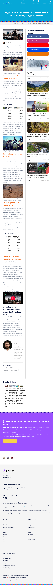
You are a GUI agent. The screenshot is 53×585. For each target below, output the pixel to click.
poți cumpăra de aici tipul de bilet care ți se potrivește (12, 180)
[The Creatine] (12, 458)
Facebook (12, 72)
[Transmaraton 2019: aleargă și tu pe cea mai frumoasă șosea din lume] (38, 86)
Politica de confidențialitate (18, 580)
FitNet (15, 23)
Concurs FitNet (31, 539)
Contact (4, 556)
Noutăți (29, 525)
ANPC (27, 580)
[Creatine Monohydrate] (4, 458)
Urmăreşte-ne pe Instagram (35, 40)
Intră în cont (30, 534)
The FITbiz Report (7, 568)
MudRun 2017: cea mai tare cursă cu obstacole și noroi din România (37, 176)
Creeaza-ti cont (31, 537)
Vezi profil (16, 360)
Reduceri (30, 530)
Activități (4, 530)
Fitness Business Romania (9, 565)
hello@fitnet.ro (7, 477)
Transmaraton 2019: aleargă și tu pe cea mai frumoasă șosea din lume (37, 94)
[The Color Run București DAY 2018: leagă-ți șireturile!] (17, 386)
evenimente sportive (8, 367)
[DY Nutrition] (8, 458)
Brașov (4, 532)
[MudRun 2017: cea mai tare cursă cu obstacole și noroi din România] (38, 168)
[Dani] (4, 43)
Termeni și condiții (7, 580)
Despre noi (5, 551)
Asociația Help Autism (18, 264)
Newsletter (5, 560)
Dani (10, 42)
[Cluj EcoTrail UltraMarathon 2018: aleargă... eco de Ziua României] (38, 106)
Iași (3, 539)
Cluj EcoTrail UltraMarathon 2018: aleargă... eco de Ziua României (36, 115)
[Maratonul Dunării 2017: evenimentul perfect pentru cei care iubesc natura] (21, 386)
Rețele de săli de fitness (8, 527)
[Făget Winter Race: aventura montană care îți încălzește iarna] (38, 65)
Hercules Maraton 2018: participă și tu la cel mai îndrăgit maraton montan (38, 135)
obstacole (5, 216)
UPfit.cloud (26, 575)
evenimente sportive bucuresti (11, 370)
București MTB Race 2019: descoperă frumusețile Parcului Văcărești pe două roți (8, 398)
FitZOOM (18, 23)
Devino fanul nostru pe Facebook (35, 36)
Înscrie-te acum (9, 441)
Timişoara (24, 577)
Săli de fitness (6, 525)
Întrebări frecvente (7, 563)
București (5, 534)
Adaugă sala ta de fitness (9, 553)
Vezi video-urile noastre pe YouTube (37, 45)
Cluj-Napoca (6, 537)
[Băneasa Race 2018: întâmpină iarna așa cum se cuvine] (38, 147)
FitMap (28, 78)
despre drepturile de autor (17, 73)
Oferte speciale (31, 527)
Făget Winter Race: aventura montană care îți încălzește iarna (38, 74)
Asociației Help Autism (13, 291)
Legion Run (19, 208)
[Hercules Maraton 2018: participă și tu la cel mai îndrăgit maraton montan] (38, 127)
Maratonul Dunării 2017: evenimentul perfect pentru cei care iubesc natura (23, 398)
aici (18, 176)
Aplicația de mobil (32, 54)
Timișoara (5, 542)
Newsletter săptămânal (34, 49)
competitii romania (8, 373)
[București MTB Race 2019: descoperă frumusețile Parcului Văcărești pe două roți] (6, 386)
